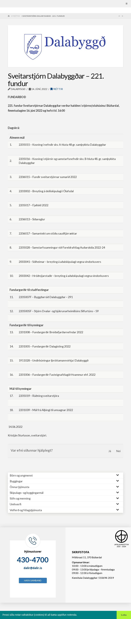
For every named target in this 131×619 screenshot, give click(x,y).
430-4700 (33, 559)
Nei (118, 451)
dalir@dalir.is (33, 568)
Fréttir (57, 89)
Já (109, 451)
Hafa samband (32, 580)
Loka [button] (124, 615)
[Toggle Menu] (65, 3)
